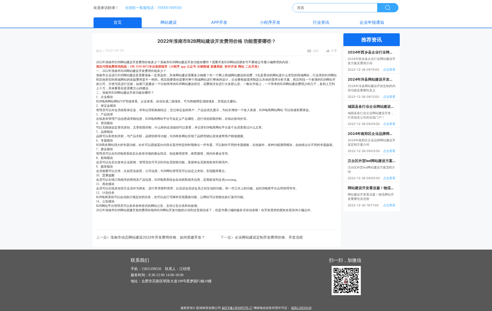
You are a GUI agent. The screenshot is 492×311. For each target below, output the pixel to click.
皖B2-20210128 (301, 308)
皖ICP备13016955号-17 (237, 308)
